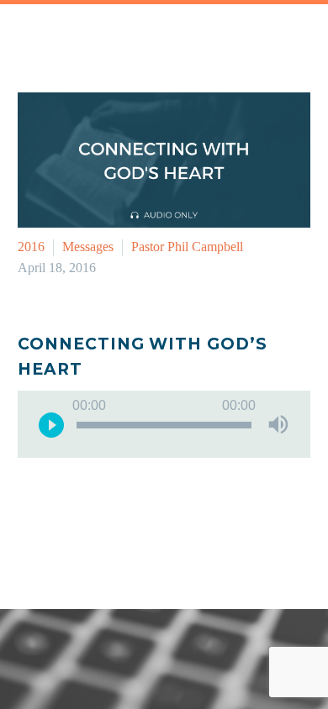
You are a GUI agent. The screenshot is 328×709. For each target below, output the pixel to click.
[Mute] (278, 424)
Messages (88, 246)
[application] (164, 424)
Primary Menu (295, 33)
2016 (31, 246)
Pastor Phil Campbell (187, 246)
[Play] (51, 424)
